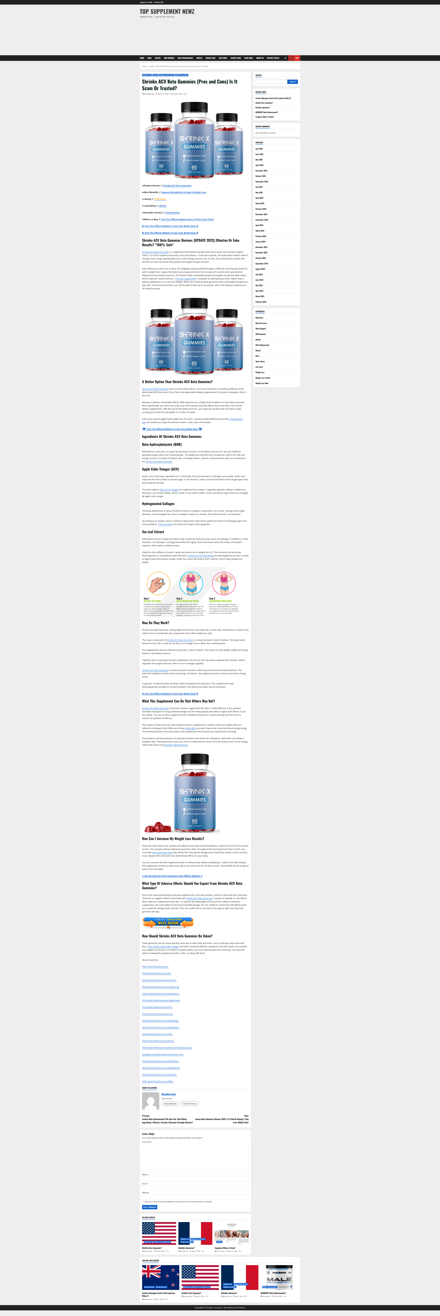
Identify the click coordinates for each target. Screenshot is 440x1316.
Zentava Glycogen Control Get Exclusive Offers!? (273, 98)
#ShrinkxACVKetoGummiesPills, (157, 1007)
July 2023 (259, 274)
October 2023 (261, 258)
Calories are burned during (201, 555)
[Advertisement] (219, 36)
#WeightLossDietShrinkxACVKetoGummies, (163, 1054)
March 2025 (260, 203)
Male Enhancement (185, 58)
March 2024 (260, 230)
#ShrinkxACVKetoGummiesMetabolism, (161, 1067)
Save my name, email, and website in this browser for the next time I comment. (178, 1201)
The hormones (165, 524)
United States (172, 212)
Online (162, 205)
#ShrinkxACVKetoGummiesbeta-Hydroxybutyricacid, (167, 1047)
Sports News (236, 58)
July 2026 (259, 148)
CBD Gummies (169, 58)
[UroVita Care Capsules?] (159, 1233)
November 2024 (261, 214)
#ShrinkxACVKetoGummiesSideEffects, (160, 1061)
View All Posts (189, 1103)
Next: (222, 1119)
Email (145, 1183)
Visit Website (170, 1103)
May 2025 (259, 192)
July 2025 (259, 187)
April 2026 (259, 165)
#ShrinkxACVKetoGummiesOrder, (158, 1040)
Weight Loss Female (167, 75)
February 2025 (261, 209)
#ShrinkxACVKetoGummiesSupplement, (161, 1000)
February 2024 (261, 236)
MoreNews (228, 1307)
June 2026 (259, 154)
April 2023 (259, 290)
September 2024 (262, 219)
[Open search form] (285, 58)
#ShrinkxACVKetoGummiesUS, (156, 973)
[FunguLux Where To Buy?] (232, 1233)
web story (223, 58)
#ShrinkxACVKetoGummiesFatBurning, (160, 987)
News (149, 58)
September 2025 (262, 181)
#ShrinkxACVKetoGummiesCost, (157, 1013)
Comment (147, 1142)
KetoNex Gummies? (186, 1247)
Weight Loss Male (182, 75)
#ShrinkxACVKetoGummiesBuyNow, (159, 1074)
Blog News (248, 58)
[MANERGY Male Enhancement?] (279, 1277)
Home (142, 58)
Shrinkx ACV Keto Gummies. (159, 461)
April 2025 (259, 197)
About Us (260, 58)
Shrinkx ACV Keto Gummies (177, 185)
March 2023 (260, 296)
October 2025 (261, 176)
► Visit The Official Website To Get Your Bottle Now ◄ (170, 226)
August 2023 (260, 269)
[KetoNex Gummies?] (195, 1233)
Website (145, 1192)
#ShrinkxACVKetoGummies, (155, 966)
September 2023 (262, 263)
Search (259, 75)
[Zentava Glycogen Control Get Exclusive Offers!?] (160, 1277)
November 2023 (261, 252)
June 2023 (259, 279)
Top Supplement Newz (167, 11)
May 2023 (259, 285)
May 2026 (259, 159)
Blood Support (261, 328)
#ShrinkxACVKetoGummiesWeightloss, (160, 1027)
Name (145, 1174)
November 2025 (261, 170)
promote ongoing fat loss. (176, 744)
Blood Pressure (261, 323)
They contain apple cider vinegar (163, 946)
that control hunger (169, 489)
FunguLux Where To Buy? (225, 1247)
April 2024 (259, 225)
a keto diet (190, 728)
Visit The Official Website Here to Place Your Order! (187, 219)
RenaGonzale (149, 94)
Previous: (167, 1119)
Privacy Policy (273, 58)
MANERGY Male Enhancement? (267, 112)
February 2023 (261, 301)
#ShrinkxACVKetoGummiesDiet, (157, 1034)
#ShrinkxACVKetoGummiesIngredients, (161, 993)
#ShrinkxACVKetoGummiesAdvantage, (160, 1020)
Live (296, 57)
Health (158, 58)
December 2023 (261, 247)
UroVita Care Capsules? (152, 1247)
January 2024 (260, 241)
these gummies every (162, 852)
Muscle (199, 58)
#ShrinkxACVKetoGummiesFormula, (159, 980)
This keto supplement (185, 278)
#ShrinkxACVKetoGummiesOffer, (158, 1081)
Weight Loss (210, 58)
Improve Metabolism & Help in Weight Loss (183, 192)
